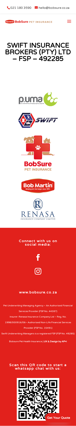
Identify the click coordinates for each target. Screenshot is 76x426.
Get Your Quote (58, 418)
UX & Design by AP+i (55, 341)
